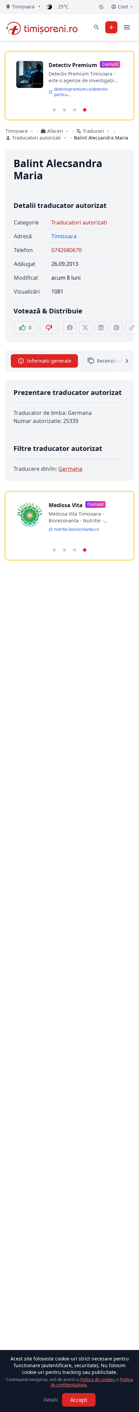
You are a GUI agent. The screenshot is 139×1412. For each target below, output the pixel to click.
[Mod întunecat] (102, 7)
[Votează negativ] (49, 327)
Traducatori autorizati (79, 222)
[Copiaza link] (132, 327)
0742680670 (66, 250)
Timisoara (64, 236)
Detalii (51, 1399)
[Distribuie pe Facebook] (69, 327)
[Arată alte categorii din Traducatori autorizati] (65, 138)
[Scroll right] (123, 361)
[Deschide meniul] (127, 27)
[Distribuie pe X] (85, 327)
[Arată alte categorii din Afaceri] (67, 131)
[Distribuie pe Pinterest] (116, 327)
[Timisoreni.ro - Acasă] (45, 27)
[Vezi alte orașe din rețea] (31, 131)
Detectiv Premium (73, 65)
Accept (78, 1400)
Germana (70, 468)
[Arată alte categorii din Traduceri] (108, 131)
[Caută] (96, 27)
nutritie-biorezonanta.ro (76, 529)
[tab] (54, 109)
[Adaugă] (111, 27)
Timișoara (16, 131)
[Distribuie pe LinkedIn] (100, 327)
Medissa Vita (66, 505)
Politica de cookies (98, 1379)
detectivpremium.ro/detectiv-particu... (81, 92)
